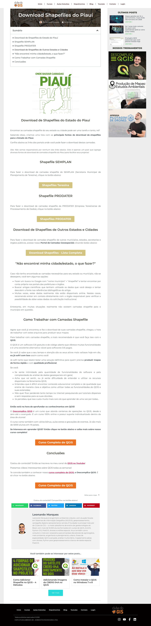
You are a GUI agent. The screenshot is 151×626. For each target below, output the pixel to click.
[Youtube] (124, 619)
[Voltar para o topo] (99, 495)
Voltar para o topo (90, 495)
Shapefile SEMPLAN (24, 42)
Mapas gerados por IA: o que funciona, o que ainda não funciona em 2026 (135, 17)
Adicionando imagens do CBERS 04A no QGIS (55, 582)
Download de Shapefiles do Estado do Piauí (36, 38)
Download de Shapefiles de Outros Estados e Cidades (41, 50)
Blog (91, 4)
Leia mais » (128, 22)
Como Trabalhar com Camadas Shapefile (34, 58)
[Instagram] (119, 619)
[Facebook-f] (129, 619)
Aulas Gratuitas (63, 4)
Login (123, 4)
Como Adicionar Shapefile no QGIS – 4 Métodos (24, 582)
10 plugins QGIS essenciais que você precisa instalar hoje (132, 39)
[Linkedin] (134, 619)
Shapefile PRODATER (25, 46)
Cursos (49, 4)
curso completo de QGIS (61, 472)
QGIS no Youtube (76, 463)
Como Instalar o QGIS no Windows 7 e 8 (85, 581)
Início (40, 4)
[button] (97, 30)
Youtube (101, 4)
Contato (112, 4)
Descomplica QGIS (22, 411)
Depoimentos (79, 4)
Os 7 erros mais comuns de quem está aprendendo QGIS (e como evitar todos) (135, 28)
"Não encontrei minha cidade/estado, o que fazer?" (39, 54)
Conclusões (20, 62)
